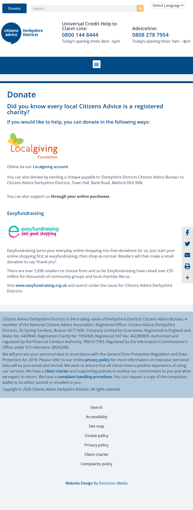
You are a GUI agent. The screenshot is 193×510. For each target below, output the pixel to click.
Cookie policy (96, 435)
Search (96, 407)
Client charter (96, 454)
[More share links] (187, 277)
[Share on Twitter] (187, 243)
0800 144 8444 (80, 34)
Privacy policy (96, 445)
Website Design (79, 483)
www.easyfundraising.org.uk (41, 285)
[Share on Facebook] (187, 232)
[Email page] (187, 255)
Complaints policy (96, 463)
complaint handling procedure (85, 376)
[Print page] (187, 266)
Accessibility (96, 416)
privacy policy (97, 359)
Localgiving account (50, 166)
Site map (96, 426)
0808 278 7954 (150, 34)
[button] (97, 64)
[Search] (140, 8)
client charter (57, 371)
